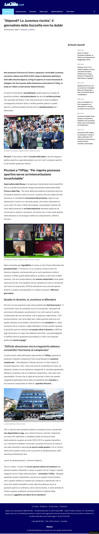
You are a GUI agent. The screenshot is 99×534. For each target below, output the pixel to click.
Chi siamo (35, 506)
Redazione (43, 506)
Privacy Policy (53, 506)
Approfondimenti (57, 11)
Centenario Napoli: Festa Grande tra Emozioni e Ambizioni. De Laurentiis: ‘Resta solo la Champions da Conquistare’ (86, 120)
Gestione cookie (93, 532)
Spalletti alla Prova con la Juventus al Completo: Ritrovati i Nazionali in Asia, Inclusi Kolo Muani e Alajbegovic (86, 90)
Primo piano (8, 11)
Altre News (70, 11)
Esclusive (32, 11)
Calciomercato (21, 11)
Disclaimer (63, 506)
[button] (94, 11)
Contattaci (63, 521)
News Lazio (44, 11)
